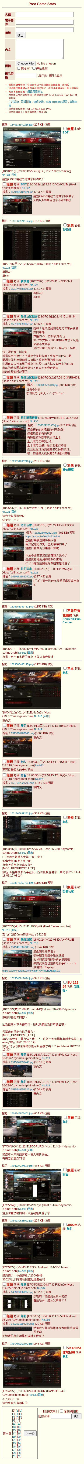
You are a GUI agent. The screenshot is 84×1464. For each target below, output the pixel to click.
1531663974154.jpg (21, 221)
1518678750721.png (21, 882)
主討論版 (14, 101)
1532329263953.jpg (47, 425)
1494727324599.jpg (21, 1165)
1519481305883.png (22, 947)
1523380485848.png (22, 733)
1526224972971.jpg (46, 532)
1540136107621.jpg (22, 192)
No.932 (26, 188)
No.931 (6, 175)
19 (14, 1436)
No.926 (6, 267)
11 (14, 1423)
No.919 (38, 729)
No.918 (38, 716)
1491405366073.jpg (21, 1343)
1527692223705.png (22, 782)
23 (14, 1443)
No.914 (46, 1085)
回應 (14, 175)
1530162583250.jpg (22, 576)
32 (19, 1456)
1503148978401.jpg (21, 1113)
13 (14, 1427)
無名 (23, 762)
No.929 (34, 381)
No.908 (46, 1319)
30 (19, 1453)
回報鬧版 (26, 101)
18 (19, 1433)
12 (19, 1423)
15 (14, 1430)
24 (19, 1443)
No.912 (22, 1013)
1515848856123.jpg (22, 1089)
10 (17, 1420)
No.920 (22, 652)
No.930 (34, 421)
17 (14, 1433)
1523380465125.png (21, 664)
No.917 (22, 852)
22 (19, 1440)
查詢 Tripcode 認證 (56, 101)
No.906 (22, 1271)
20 (19, 1436)
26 (19, 1446)
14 (19, 1427)
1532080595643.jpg (46, 385)
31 (14, 1456)
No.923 (39, 765)
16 (19, 1430)
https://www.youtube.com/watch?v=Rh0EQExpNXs (31, 970)
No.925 (34, 572)
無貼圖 (25, 68)
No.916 (34, 943)
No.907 (41, 1288)
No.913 (46, 1058)
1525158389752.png (21, 606)
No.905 (32, 1394)
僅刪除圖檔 (71, 1411)
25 (14, 1446)
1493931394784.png (22, 1323)
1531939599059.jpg (22, 324)
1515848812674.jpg (21, 978)
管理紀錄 (38, 101)
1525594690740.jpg (21, 461)
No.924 (39, 779)
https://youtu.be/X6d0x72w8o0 (42, 536)
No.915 (6, 930)
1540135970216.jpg (21, 124)
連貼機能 (41, 68)
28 (19, 1449)
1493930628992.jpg (21, 1220)
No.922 (34, 528)
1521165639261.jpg (21, 813)
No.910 (22, 1209)
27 (14, 1449)
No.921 (6, 511)
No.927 (34, 284)
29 (14, 1453)
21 (14, 1440)
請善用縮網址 (35, 91)
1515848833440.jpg (22, 1062)
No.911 (22, 1150)
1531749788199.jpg (22, 288)
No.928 (34, 320)
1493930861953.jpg (22, 1292)
